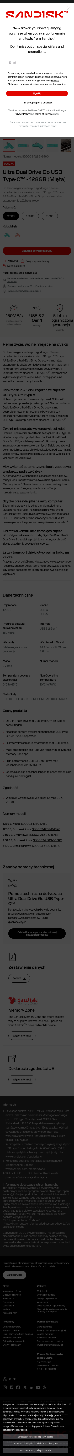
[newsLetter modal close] (69, 8)
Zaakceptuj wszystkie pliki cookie (35, 1450)
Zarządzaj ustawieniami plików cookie (35, 1436)
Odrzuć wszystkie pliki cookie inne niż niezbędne (35, 1443)
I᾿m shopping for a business (37, 102)
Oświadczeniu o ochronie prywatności (28, 1426)
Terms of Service (44, 114)
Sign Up (37, 93)
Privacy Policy (22, 114)
